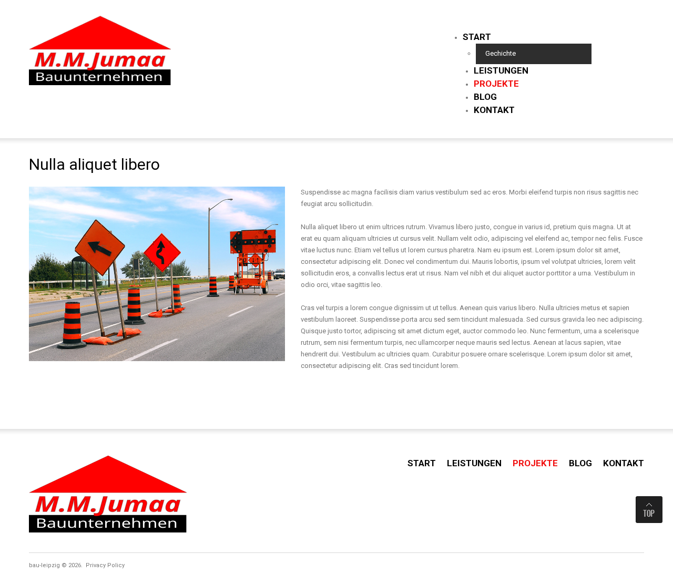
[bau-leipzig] (100, 49)
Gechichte (500, 53)
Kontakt (494, 110)
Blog (485, 96)
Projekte (496, 83)
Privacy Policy (105, 565)
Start (477, 37)
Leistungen (501, 70)
